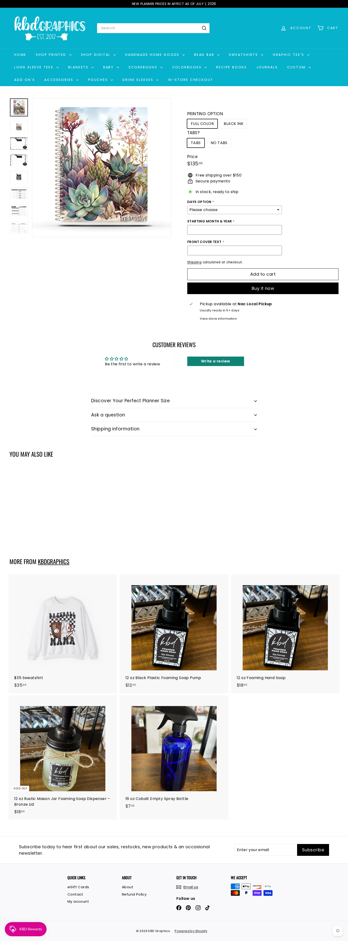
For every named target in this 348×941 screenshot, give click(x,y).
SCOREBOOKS (144, 67)
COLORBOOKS (187, 67)
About (127, 886)
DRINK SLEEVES (138, 79)
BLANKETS (79, 67)
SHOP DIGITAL (96, 54)
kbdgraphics (53, 561)
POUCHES (98, 79)
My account (78, 901)
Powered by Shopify (191, 931)
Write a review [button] (215, 361)
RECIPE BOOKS (231, 67)
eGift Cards (78, 886)
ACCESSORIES (59, 79)
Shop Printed (52, 54)
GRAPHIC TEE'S (289, 54)
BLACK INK (233, 123)
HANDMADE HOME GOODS (153, 54)
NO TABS (219, 143)
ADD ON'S (24, 79)
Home (20, 54)
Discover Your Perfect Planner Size (130, 401)
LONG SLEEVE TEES (34, 67)
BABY (109, 67)
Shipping (194, 262)
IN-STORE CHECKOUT (191, 79)
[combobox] (153, 28)
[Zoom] (101, 167)
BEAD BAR (205, 54)
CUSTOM (297, 67)
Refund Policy (134, 894)
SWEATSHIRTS (244, 54)
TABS (196, 143)
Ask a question (108, 415)
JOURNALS (267, 67)
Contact (75, 894)
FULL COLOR (202, 123)
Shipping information (115, 429)
